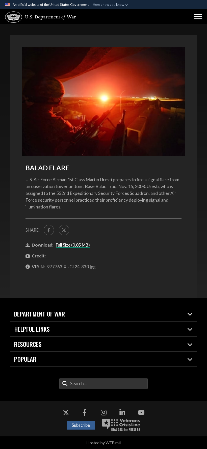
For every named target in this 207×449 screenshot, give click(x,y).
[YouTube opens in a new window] (141, 412)
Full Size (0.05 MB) (73, 245)
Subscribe (81, 425)
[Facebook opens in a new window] (84, 412)
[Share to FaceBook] (49, 230)
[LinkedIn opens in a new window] (122, 412)
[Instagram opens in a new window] (103, 412)
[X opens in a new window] (66, 412)
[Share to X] (64, 230)
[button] (198, 16)
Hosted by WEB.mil (103, 442)
